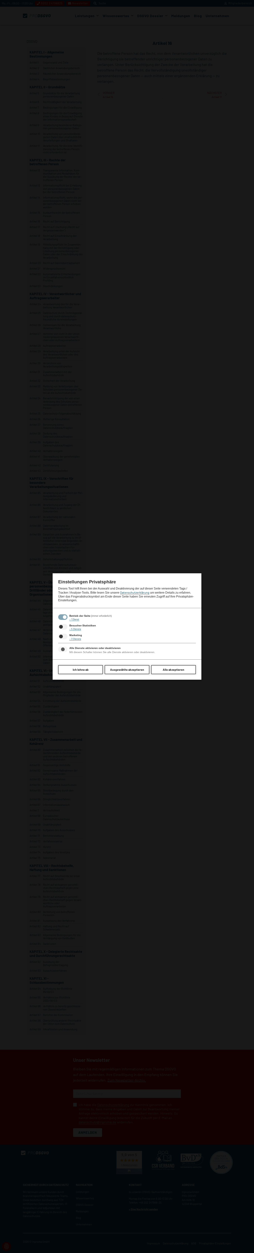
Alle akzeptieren (173, 669)
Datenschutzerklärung (134, 592)
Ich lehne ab (81, 669)
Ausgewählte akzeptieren (127, 669)
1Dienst (74, 619)
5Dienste (75, 629)
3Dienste (75, 638)
